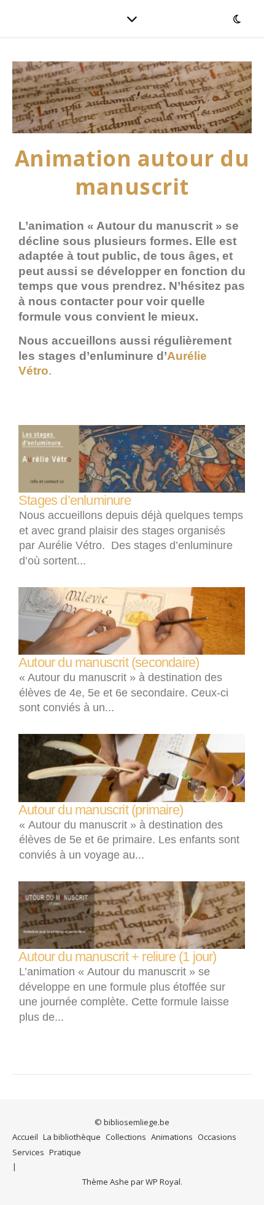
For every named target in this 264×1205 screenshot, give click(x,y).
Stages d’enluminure (74, 500)
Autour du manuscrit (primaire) (100, 810)
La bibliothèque (72, 1136)
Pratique (65, 1152)
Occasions (217, 1136)
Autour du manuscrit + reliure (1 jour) (117, 957)
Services (28, 1152)
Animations (172, 1136)
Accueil (25, 1136)
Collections (126, 1136)
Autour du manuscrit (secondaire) (108, 662)
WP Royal (163, 1181)
